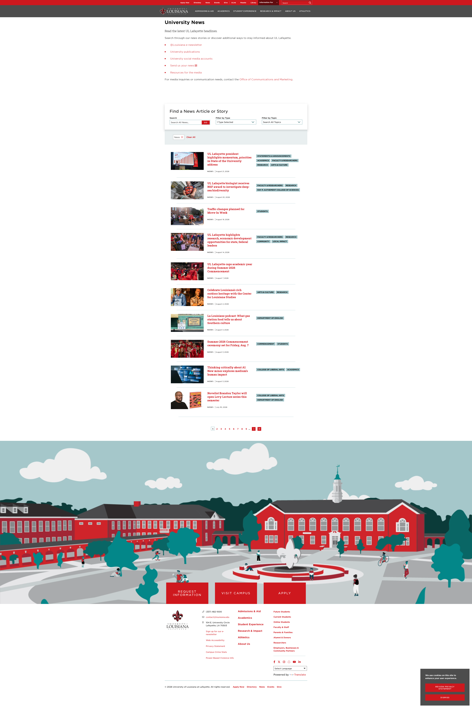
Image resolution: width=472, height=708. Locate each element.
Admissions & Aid (204, 11)
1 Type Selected (225, 122)
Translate (300, 674)
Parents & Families (283, 632)
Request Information (187, 593)
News (208, 3)
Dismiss (445, 697)
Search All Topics (272, 122)
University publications (185, 51)
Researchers (279, 642)
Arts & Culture (279, 165)
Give (226, 3)
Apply (284, 593)
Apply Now (184, 3)
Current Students (282, 617)
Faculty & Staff (281, 627)
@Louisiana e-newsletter (186, 44)
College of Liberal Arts (270, 370)
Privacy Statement (215, 646)
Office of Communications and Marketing (265, 79)
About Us (290, 11)
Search (173, 118)
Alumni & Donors (282, 637)
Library (253, 3)
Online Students (281, 622)
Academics (223, 11)
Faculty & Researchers (284, 160)
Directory (197, 3)
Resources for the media (186, 72)
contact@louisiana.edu (217, 617)
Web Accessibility (215, 640)
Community (263, 241)
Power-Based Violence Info (220, 658)
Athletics (304, 11)
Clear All (190, 137)
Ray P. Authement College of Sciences (278, 190)
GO (205, 122)
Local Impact (280, 241)
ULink (233, 3)
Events (217, 3)
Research (262, 165)
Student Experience (244, 11)
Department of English (270, 318)
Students (262, 211)
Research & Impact (270, 11)
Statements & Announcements (273, 156)
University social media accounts (191, 58)
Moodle (243, 3)
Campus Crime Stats (216, 652)
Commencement (265, 344)
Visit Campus (236, 593)
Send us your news (182, 65)
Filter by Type (223, 118)
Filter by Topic (269, 118)
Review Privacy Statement (445, 688)
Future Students (281, 611)
